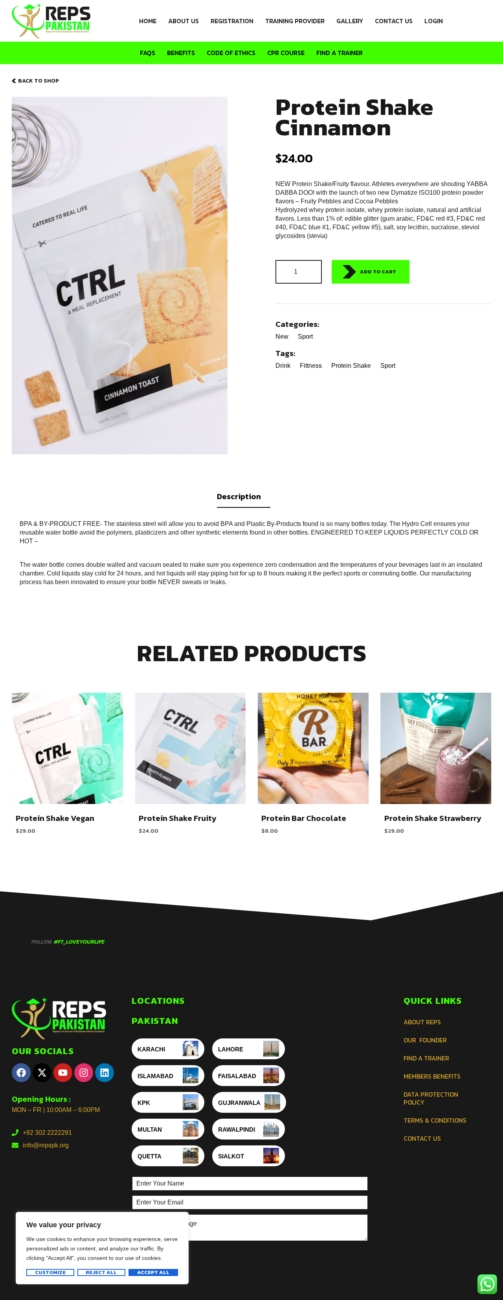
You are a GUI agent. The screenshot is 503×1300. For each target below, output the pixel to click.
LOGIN (433, 21)
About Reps (422, 1022)
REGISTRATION (232, 21)
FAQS (147, 52)
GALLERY (349, 21)
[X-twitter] (42, 1072)
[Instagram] (83, 1072)
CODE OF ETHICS (231, 52)
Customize (50, 1272)
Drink (282, 365)
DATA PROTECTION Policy (431, 1098)
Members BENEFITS (432, 1076)
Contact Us (422, 1138)
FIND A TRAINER (339, 52)
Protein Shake (351, 365)
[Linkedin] (104, 1072)
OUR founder (425, 1040)
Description (239, 496)
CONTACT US (394, 21)
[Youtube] (62, 1072)
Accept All (153, 1272)
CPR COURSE (286, 52)
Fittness (311, 365)
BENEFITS (181, 52)
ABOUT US (183, 21)
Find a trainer (426, 1058)
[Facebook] (21, 1072)
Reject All (101, 1272)
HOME (147, 21)
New (281, 336)
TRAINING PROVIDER (295, 21)
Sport (305, 336)
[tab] (251, 499)
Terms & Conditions (435, 1120)
